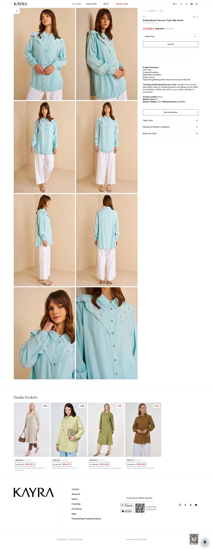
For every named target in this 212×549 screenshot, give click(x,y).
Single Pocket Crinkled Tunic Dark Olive (140, 468)
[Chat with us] (204, 541)
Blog (74, 514)
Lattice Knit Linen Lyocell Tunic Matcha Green (105, 468)
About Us (76, 494)
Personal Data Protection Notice (86, 518)
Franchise (76, 504)
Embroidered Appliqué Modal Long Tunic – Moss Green (30, 469)
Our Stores (77, 509)
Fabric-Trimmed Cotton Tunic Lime (64, 468)
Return (75, 499)
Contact (75, 489)
